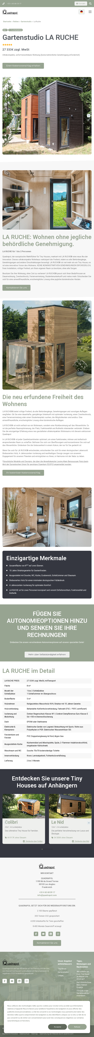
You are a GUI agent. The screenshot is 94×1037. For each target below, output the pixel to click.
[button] (88, 115)
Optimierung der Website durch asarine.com (56, 1034)
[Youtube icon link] (12, 981)
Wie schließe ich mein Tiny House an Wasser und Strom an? (83, 975)
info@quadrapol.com (47, 895)
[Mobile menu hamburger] (90, 11)
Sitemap (34, 1034)
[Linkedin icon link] (19, 981)
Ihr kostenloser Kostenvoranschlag (23, 473)
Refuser (77, 1027)
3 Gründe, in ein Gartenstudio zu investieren (83, 993)
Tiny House (62, 969)
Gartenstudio (26, 22)
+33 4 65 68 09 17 (14, 3)
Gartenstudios (63, 972)
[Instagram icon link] (26, 981)
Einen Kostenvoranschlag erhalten (23, 66)
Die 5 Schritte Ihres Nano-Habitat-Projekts (84, 984)
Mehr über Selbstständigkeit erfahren (47, 654)
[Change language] (81, 11)
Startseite (7, 22)
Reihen (16, 22)
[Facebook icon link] (4, 981)
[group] (23, 819)
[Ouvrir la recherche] (90, 3)
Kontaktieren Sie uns (16, 288)
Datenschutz (24, 1034)
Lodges (60, 976)
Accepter (57, 1027)
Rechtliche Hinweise (10, 1034)
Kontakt (81, 3)
